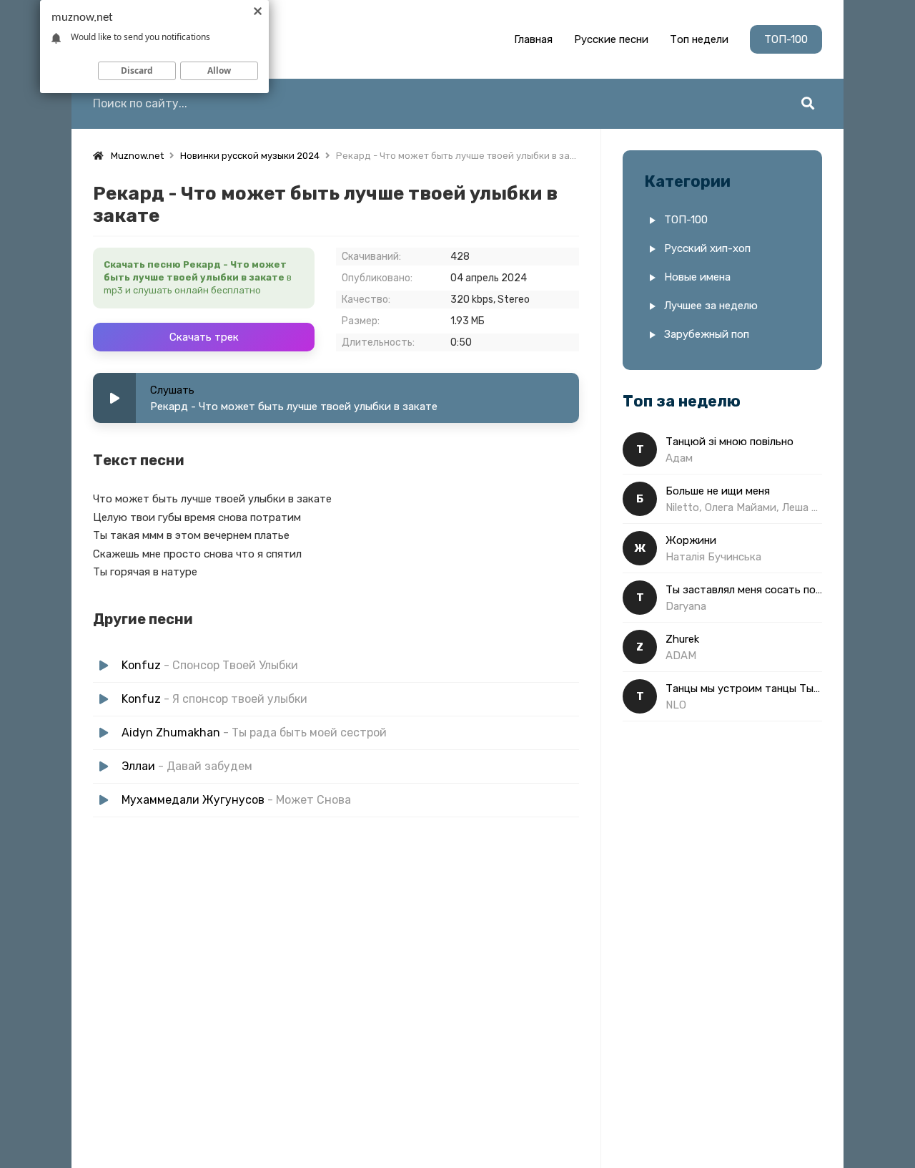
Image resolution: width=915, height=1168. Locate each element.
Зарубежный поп (706, 334)
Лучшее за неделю (711, 305)
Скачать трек (204, 337)
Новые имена (697, 277)
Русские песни (611, 39)
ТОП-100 (786, 39)
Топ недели (699, 39)
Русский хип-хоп (707, 248)
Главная (533, 39)
